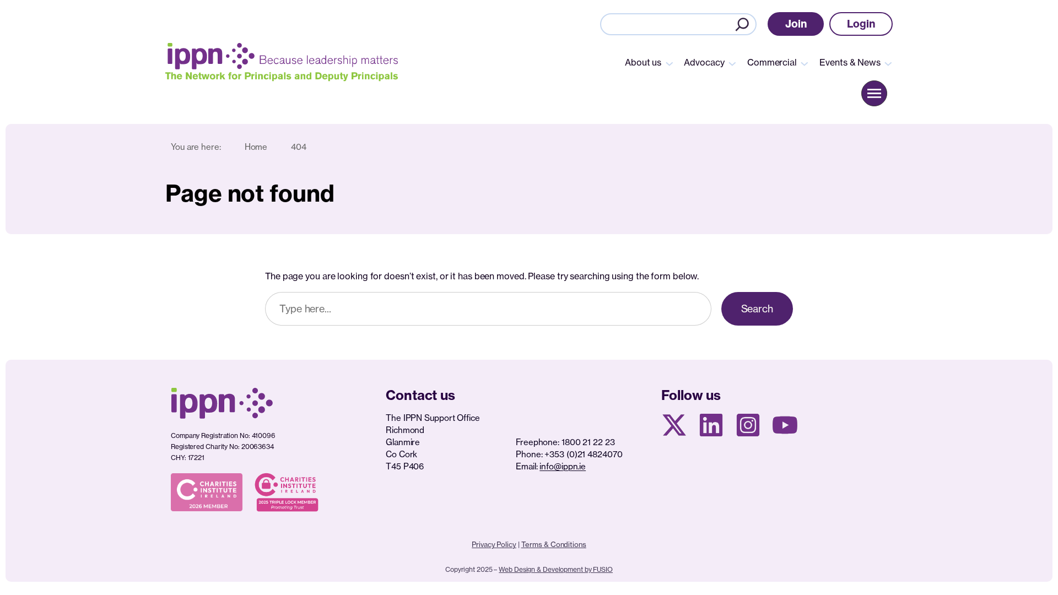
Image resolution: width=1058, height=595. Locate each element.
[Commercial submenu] (804, 62)
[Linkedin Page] (711, 425)
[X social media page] (674, 425)
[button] (796, 24)
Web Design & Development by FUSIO (556, 569)
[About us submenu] (669, 62)
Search (757, 308)
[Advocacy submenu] (732, 62)
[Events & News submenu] (888, 62)
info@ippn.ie (562, 466)
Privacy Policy (494, 544)
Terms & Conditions (553, 544)
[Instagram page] (748, 425)
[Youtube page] (785, 425)
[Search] (742, 24)
